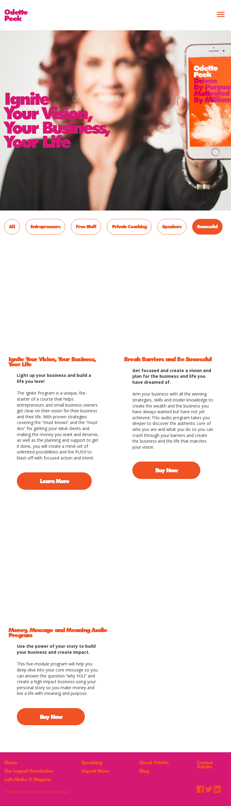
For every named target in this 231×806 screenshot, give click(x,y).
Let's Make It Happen (27, 779)
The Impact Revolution (28, 771)
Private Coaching (129, 226)
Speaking (91, 763)
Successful (207, 226)
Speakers (171, 226)
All (12, 226)
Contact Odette (205, 765)
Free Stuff (86, 226)
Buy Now (166, 470)
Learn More (54, 481)
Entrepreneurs (45, 226)
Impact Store (95, 771)
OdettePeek (15, 15)
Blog (144, 771)
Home (10, 763)
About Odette (154, 763)
